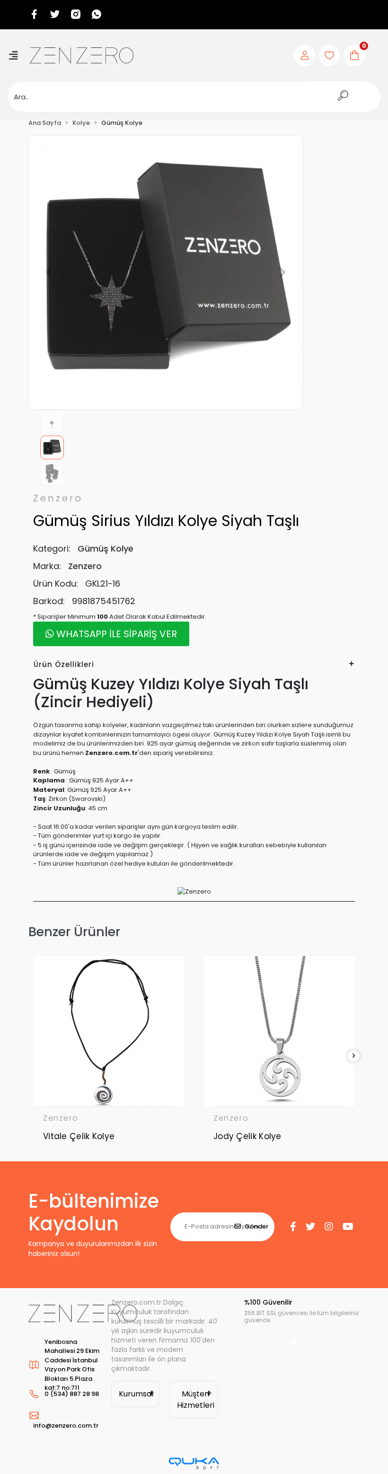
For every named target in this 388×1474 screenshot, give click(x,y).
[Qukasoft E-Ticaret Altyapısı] (194, 1463)
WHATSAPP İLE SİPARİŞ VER (115, 633)
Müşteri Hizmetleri (195, 1399)
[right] (354, 1056)
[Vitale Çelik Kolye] (109, 1031)
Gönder (256, 1226)
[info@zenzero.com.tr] (65, 1415)
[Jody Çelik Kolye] (279, 1031)
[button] (49, 272)
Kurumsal (136, 1393)
